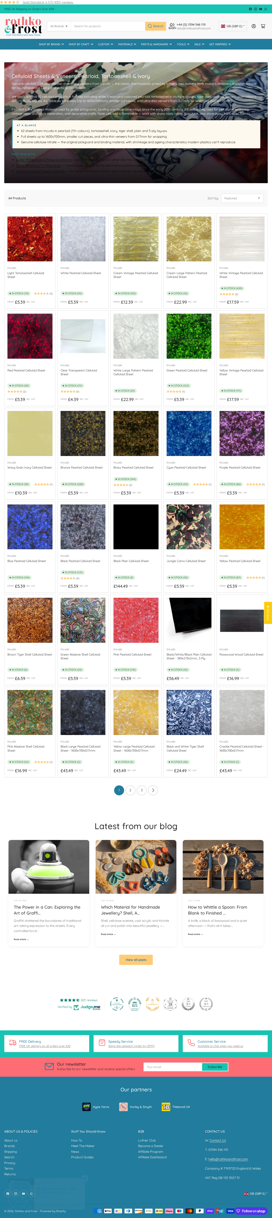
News (75, 1152)
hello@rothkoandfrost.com (228, 1159)
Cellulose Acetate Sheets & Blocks (40, 171)
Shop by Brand (49, 44)
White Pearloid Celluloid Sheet (81, 273)
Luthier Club (147, 1140)
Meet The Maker (83, 1146)
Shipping (10, 1152)
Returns (10, 1174)
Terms (8, 1168)
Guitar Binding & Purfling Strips (38, 165)
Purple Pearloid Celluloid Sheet (240, 467)
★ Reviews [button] (268, 613)
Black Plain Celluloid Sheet (131, 561)
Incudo (11, 267)
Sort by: (213, 198)
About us (10, 1140)
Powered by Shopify (53, 1211)
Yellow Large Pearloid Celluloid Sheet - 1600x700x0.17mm (133, 748)
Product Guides (82, 1157)
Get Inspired (218, 44)
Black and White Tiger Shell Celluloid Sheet (185, 748)
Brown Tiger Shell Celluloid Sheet (29, 654)
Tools (181, 44)
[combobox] (119, 26)
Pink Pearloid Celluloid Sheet (132, 654)
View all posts (136, 960)
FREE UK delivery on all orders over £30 (45, 1046)
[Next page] (152, 790)
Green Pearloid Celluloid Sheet (187, 370)
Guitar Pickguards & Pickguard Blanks (43, 160)
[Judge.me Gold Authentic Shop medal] (152, 1004)
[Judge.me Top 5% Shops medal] (188, 1004)
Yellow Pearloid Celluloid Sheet (240, 561)
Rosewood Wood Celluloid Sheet (242, 654)
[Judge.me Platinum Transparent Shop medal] (117, 1004)
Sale (197, 44)
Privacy (9, 1163)
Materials (125, 44)
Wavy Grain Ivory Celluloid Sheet (29, 467)
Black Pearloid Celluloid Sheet (80, 561)
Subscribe (215, 1067)
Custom (103, 44)
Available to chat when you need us (220, 1046)
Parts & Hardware (154, 44)
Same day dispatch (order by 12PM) (131, 1046)
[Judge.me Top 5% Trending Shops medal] (206, 1004)
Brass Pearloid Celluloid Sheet (133, 467)
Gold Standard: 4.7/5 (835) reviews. (48, 2)
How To (76, 1140)
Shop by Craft (79, 44)
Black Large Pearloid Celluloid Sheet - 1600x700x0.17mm (80, 748)
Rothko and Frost (26, 1211)
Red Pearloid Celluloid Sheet (26, 370)
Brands (9, 1146)
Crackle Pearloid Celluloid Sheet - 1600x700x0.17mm (242, 748)
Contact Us (218, 1140)
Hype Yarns (101, 1107)
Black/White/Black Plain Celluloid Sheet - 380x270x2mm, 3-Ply (189, 656)
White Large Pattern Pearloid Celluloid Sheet (133, 372)
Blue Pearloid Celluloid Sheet (26, 561)
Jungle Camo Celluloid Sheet (186, 561)
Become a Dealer (150, 1146)
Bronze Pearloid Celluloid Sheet (82, 467)
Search (9, 1157)
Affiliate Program (150, 1152)
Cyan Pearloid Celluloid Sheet (186, 467)
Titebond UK (181, 1107)
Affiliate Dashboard (152, 1157)
